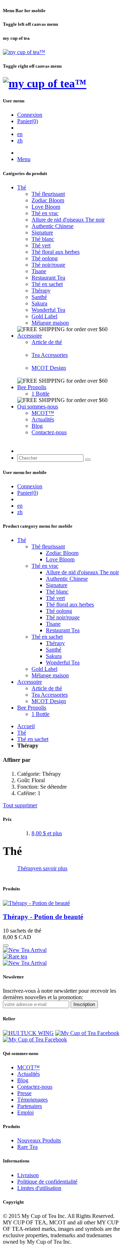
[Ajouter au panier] (6, 945)
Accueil (26, 726)
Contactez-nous (49, 432)
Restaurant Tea (48, 278)
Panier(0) (27, 121)
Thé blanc (43, 239)
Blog (37, 426)
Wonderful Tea (48, 310)
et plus (47, 833)
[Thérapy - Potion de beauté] (36, 903)
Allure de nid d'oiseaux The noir (68, 220)
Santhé (39, 297)
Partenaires (29, 1106)
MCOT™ (43, 413)
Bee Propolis (31, 387)
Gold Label (44, 316)
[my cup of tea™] (24, 52)
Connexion (29, 115)
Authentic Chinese (52, 226)
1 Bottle (40, 394)
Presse (24, 1093)
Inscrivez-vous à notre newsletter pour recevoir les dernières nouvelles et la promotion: (59, 994)
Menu (23, 159)
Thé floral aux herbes (56, 252)
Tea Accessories (50, 355)
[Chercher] (88, 460)
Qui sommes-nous (37, 406)
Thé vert (41, 245)
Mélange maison (50, 323)
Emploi (25, 1112)
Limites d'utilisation (39, 1188)
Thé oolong (45, 258)
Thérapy (41, 290)
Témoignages (32, 1100)
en (20, 134)
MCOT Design (49, 368)
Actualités (43, 419)
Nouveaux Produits (39, 1140)
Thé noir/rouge (48, 265)
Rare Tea (27, 1147)
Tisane (39, 271)
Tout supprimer (20, 805)
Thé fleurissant (48, 194)
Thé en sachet (47, 284)
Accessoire (29, 336)
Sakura (39, 303)
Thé (21, 187)
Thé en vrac (45, 213)
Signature (42, 232)
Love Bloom (46, 207)
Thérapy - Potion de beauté (43, 916)
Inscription (84, 1004)
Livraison (28, 1175)
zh (20, 140)
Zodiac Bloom (48, 200)
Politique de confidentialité (47, 1182)
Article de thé (47, 342)
